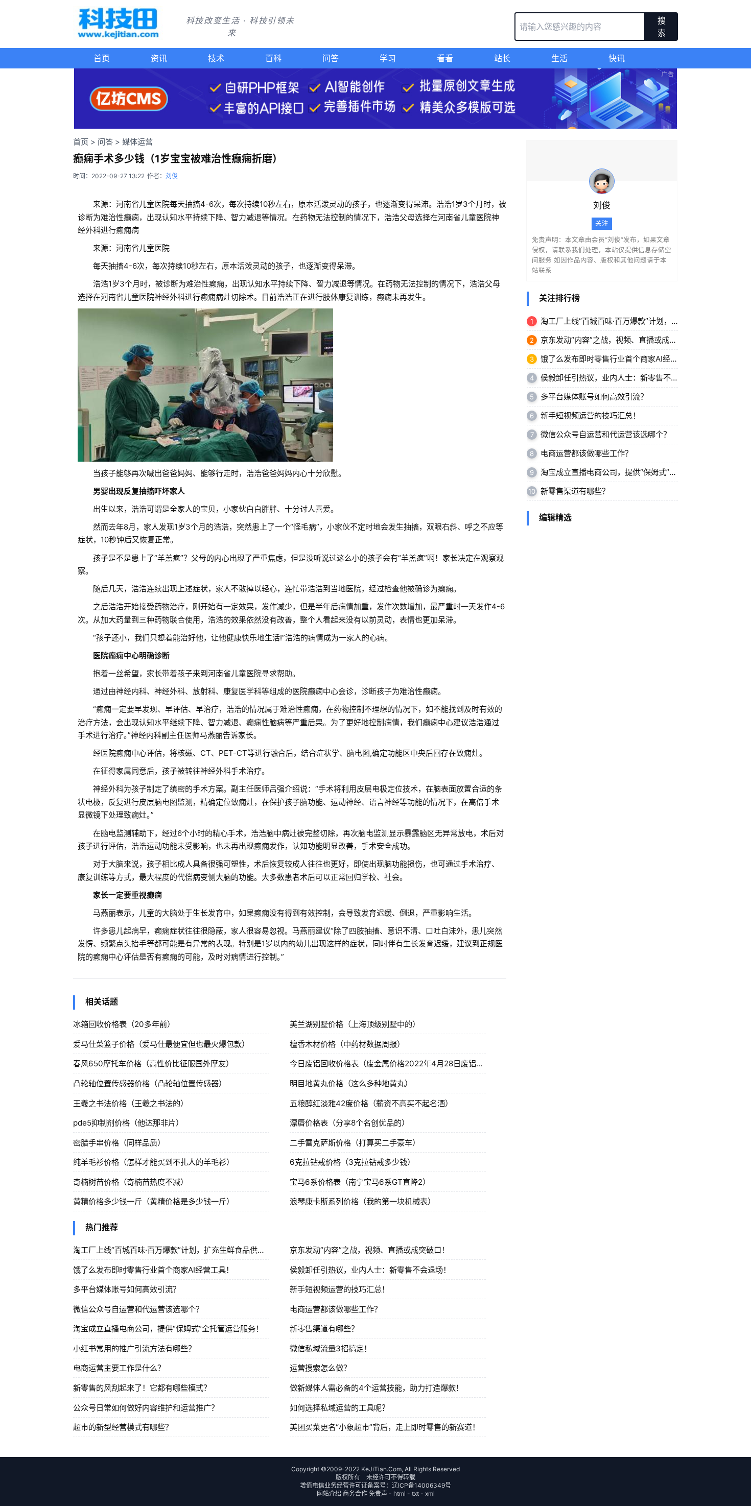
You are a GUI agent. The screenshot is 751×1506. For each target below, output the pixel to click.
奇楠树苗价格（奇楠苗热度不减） (130, 1182)
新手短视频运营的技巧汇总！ (339, 1289)
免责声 (378, 1493)
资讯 (159, 58)
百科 (273, 58)
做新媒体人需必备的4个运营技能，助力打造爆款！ (376, 1388)
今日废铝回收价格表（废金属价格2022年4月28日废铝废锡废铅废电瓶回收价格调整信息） (444, 1063)
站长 (502, 58)
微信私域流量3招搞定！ (330, 1348)
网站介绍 (329, 1493)
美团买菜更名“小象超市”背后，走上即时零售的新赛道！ (385, 1427)
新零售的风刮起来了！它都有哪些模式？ (142, 1388)
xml (430, 1493)
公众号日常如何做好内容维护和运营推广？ (146, 1408)
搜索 (662, 26)
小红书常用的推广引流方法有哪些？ (134, 1348)
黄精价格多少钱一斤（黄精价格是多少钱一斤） (153, 1201)
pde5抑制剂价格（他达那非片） (128, 1123)
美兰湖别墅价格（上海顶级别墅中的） (355, 1024)
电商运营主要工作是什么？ (119, 1368)
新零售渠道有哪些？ (324, 1328)
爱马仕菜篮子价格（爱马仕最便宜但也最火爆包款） (161, 1044)
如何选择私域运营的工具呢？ (339, 1408)
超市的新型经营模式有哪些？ (123, 1427)
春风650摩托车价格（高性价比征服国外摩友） (153, 1063)
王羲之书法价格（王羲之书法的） (130, 1103)
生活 (559, 58)
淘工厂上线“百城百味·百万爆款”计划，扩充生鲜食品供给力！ (176, 1250)
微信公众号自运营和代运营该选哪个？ (138, 1309)
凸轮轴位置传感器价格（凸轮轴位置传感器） (149, 1083)
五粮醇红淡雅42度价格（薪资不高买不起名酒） (371, 1103)
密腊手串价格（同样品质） (119, 1143)
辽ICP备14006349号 (421, 1485)
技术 (216, 58)
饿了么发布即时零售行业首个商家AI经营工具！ (153, 1270)
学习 (388, 58)
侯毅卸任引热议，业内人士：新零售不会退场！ (370, 1270)
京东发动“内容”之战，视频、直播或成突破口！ (369, 1250)
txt (415, 1493)
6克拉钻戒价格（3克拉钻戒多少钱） (352, 1162)
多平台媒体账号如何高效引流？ (126, 1289)
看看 (445, 58)
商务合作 (355, 1493)
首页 (101, 58)
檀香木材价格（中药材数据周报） (347, 1044)
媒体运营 (137, 142)
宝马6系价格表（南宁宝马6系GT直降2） (360, 1182)
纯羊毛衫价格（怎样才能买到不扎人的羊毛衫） (153, 1162)
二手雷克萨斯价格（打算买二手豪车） (355, 1143)
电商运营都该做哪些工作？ (336, 1309)
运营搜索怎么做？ (320, 1368)
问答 (330, 58)
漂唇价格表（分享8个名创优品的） (349, 1123)
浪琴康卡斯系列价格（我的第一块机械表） (362, 1201)
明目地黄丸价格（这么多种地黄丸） (351, 1083)
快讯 (616, 58)
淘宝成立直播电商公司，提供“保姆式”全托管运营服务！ (168, 1328)
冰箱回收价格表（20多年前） (124, 1024)
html (399, 1493)
